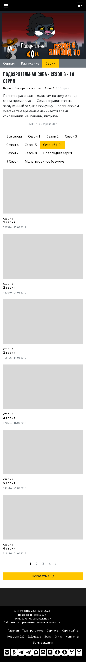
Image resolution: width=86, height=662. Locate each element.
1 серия (9, 222)
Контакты (72, 636)
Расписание (30, 63)
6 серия (9, 548)
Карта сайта (70, 630)
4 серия (9, 417)
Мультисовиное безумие (44, 161)
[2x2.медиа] (28, 652)
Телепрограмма (33, 630)
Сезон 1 (34, 136)
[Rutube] (50, 652)
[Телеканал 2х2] (21, 652)
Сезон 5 (31, 145)
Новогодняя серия (57, 153)
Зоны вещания (43, 642)
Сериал (9, 63)
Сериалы (53, 630)
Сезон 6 (8, 218)
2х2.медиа (34, 636)
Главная (13, 630)
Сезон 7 (12, 153)
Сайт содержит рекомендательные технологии (32, 622)
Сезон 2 (53, 136)
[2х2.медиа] (64, 652)
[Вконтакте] (7, 652)
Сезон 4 (12, 145)
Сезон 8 (31, 153)
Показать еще (43, 576)
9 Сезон (12, 161)
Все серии (14, 136)
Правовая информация (32, 614)
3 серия (9, 352)
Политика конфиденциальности (32, 618)
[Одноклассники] (14, 652)
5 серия (9, 483)
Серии (50, 63)
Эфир (48, 636)
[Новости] (79, 652)
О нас (58, 636)
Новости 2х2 (15, 636)
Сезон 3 (71, 136)
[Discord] (43, 652)
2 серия (9, 287)
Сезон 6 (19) (52, 145)
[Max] (35, 652)
